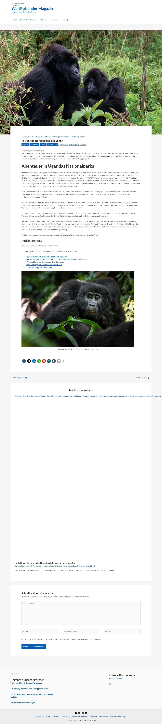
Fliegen (54, 20)
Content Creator (115, 678)
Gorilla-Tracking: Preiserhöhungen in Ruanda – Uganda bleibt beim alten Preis (56, 259)
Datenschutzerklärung (61, 716)
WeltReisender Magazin (32, 8)
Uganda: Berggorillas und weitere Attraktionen (44, 265)
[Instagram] (79, 713)
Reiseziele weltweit (27, 20)
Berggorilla (64, 145)
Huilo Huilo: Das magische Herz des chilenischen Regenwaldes (45, 563)
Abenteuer (34, 145)
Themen (43, 20)
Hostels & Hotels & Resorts (52, 566)
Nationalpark (74, 145)
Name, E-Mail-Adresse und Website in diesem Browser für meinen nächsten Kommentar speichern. (62, 639)
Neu (32, 137)
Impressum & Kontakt (80, 716)
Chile (16, 566)
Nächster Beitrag (143, 378)
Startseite (26, 137)
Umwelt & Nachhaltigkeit (86, 566)
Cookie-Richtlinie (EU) (42, 716)
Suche (14, 20)
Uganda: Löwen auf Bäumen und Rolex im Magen (45, 262)
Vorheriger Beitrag (19, 378)
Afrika (67, 137)
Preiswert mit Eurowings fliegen (22, 703)
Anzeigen (66, 20)
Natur (43, 145)
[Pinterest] (83, 713)
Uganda (82, 137)
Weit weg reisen (57, 137)
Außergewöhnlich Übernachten (30, 566)
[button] (36, 20)
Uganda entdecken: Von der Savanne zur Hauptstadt (46, 257)
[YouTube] (86, 713)
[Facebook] (76, 713)
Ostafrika (74, 137)
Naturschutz (52, 145)
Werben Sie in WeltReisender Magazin (113, 716)
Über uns (93, 716)
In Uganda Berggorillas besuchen (39, 267)
